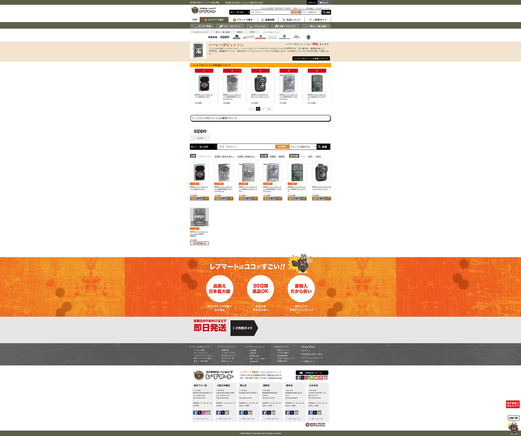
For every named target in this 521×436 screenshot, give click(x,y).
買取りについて (283, 350)
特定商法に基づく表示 (313, 354)
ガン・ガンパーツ (232, 26)
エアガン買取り (283, 352)
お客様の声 (254, 361)
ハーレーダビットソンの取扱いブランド (311, 58)
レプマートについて (256, 346)
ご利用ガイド (308, 361)
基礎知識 (225, 350)
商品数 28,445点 (232, 2)
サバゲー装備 (204, 26)
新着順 (273, 156)
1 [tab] (258, 109)
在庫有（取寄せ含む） (225, 156)
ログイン (307, 350)
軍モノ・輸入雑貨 (317, 26)
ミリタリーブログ (229, 352)
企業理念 (253, 353)
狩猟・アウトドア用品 (202, 358)
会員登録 (270, 8)
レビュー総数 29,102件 (252, 2)
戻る (251, 109)
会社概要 (253, 350)
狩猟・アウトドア (287, 26)
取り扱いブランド (229, 355)
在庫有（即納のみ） (246, 156)
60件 (310, 156)
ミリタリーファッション (203, 355)
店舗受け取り (282, 361)
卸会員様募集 (282, 355)
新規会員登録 (308, 346)
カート (325, 2)
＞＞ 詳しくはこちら (200, 418)
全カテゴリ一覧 (228, 358)
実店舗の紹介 (255, 356)
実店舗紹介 (310, 8)
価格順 (282, 156)
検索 (328, 12)
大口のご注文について (286, 358)
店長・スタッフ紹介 (257, 358)
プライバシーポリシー (313, 357)
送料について (298, 8)
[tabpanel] (204, 85)
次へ (269, 109)
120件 (318, 156)
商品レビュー (227, 361)
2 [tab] (262, 109)
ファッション (259, 26)
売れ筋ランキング (323, 8)
